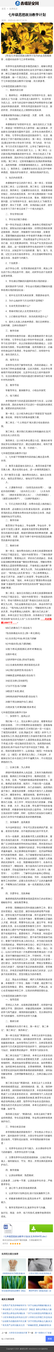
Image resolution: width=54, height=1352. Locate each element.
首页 (4, 9)
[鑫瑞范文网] (27, 3)
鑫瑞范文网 (24, 1349)
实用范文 (13, 9)
